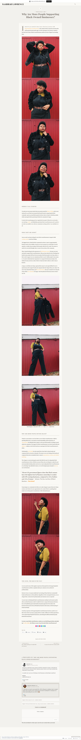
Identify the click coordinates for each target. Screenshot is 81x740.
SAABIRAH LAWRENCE (13, 4)
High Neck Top (51, 426)
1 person (27, 679)
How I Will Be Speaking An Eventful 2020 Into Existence (29, 645)
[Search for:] (75, 4)
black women (35, 465)
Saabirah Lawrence (31, 685)
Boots (44, 426)
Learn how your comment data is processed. (46, 722)
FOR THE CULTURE (42, 639)
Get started (49, 1)
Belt (39, 426)
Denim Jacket (35, 426)
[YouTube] (39, 626)
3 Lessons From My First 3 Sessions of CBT (51, 644)
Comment (55, 719)
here (53, 621)
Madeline (28, 664)
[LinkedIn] (45, 626)
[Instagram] (36, 626)
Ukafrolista (35, 222)
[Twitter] (38, 626)
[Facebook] (41, 626)
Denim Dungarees (30, 426)
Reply (24, 680)
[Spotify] (43, 626)
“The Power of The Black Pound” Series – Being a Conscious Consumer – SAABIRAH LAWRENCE (40, 703)
